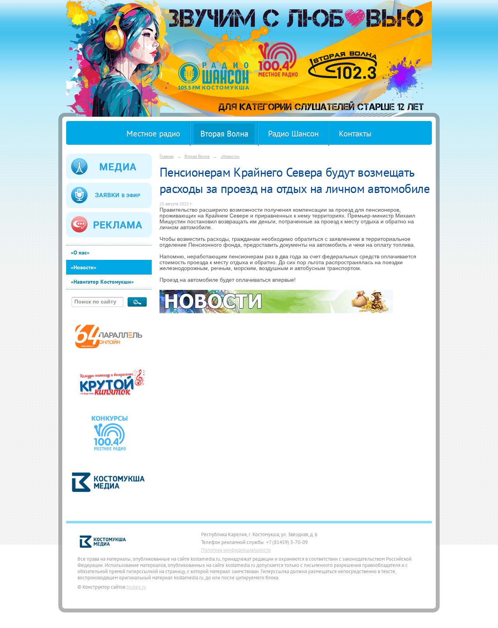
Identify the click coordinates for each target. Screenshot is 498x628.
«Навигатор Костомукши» (102, 281)
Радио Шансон (293, 133)
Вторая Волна (224, 133)
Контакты (355, 133)
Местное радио (153, 133)
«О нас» (80, 252)
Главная (167, 156)
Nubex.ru (136, 587)
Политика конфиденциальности (236, 550)
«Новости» (83, 267)
